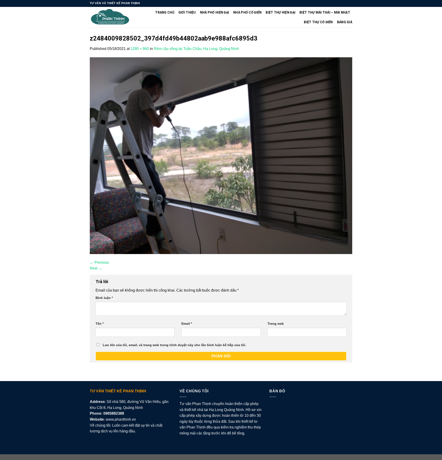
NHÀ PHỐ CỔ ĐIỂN (247, 12)
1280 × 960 (140, 49)
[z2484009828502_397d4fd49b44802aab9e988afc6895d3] (221, 155)
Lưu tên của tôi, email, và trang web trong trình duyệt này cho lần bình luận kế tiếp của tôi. (174, 345)
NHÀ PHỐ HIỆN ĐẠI (214, 12)
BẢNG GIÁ (344, 22)
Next (96, 268)
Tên (100, 323)
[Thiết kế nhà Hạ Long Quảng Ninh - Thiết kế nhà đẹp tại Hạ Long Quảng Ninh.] (110, 17)
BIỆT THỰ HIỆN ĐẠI (280, 12)
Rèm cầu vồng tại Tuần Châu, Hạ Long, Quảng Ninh (196, 49)
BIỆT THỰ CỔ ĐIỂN (318, 22)
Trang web (276, 323)
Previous (99, 262)
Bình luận (104, 298)
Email (186, 323)
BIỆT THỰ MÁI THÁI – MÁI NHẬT (325, 12)
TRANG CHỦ (164, 12)
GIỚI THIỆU (187, 12)
